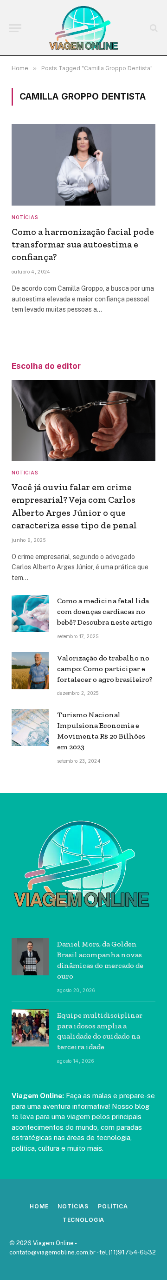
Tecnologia (83, 1219)
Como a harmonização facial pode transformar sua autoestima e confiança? (83, 244)
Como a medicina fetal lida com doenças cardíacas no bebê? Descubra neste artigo (105, 611)
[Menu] (15, 28)
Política (113, 1206)
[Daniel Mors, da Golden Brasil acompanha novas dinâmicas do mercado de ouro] (30, 956)
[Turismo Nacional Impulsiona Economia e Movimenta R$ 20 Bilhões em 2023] (30, 727)
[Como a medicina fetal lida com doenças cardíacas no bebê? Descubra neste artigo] (30, 613)
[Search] (153, 28)
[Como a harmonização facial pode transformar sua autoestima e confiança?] (83, 164)
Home (39, 1206)
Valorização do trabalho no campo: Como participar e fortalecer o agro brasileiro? (105, 668)
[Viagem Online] (83, 28)
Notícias (73, 1206)
